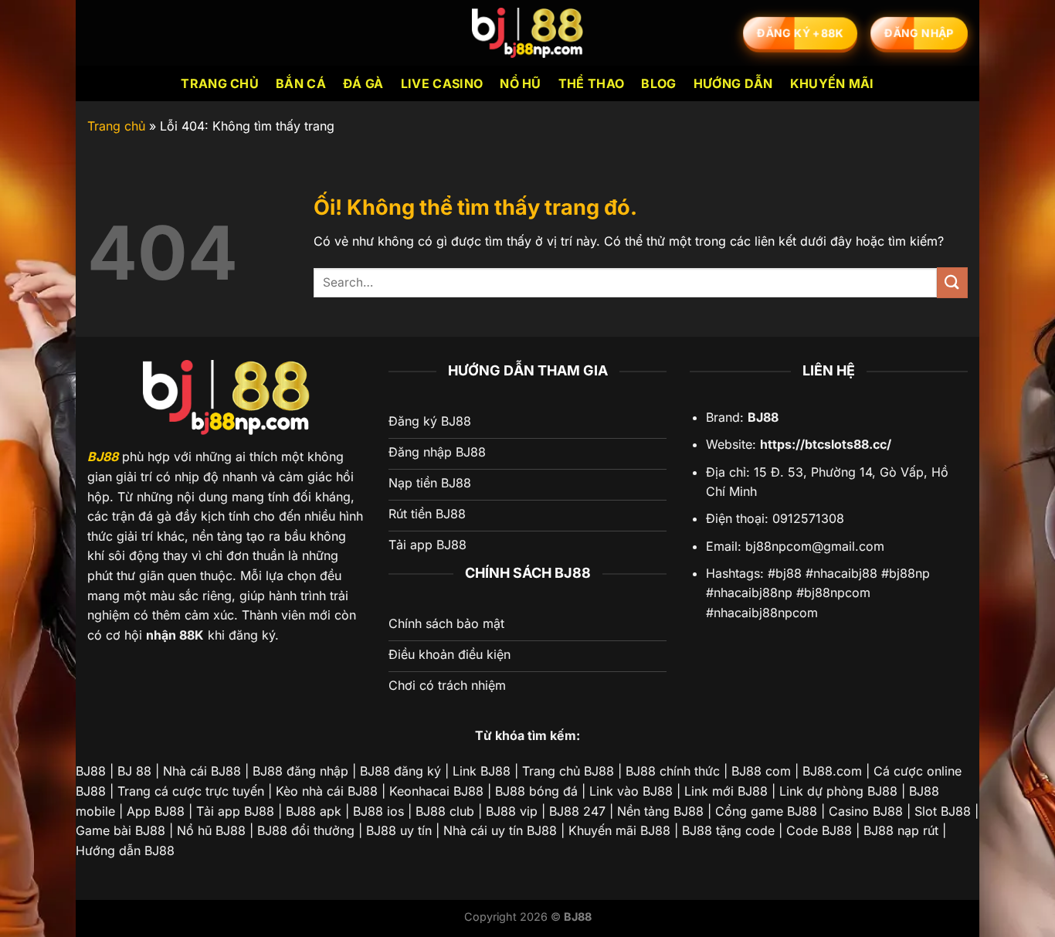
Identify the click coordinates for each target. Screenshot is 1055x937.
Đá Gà (363, 83)
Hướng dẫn (733, 83)
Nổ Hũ (520, 83)
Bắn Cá (301, 83)
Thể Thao (591, 83)
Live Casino (442, 83)
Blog (658, 83)
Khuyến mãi (832, 83)
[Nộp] (952, 282)
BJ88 (102, 456)
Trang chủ (220, 83)
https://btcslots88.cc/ (825, 444)
